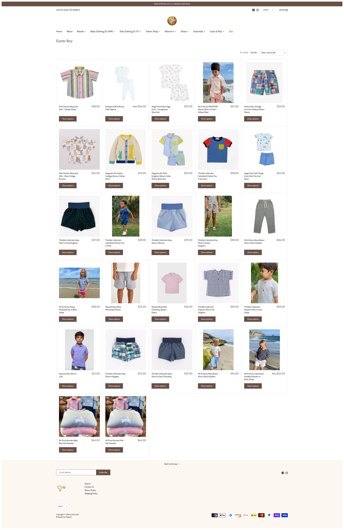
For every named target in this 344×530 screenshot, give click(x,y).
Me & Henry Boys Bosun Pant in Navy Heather (254, 241)
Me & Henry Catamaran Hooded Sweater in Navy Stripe (254, 377)
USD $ (265, 10)
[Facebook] (253, 9)
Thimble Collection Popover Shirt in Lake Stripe (253, 310)
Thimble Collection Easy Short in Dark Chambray (162, 375)
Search (88, 483)
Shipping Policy (91, 493)
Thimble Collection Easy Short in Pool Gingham (69, 241)
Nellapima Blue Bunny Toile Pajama (114, 108)
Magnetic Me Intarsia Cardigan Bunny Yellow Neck (115, 176)
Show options (68, 119)
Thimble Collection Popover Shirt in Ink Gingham (206, 310)
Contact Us (89, 487)
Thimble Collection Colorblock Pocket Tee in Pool (114, 243)
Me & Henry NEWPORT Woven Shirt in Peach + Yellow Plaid (208, 109)
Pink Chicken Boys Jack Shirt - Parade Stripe (68, 108)
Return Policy (90, 490)
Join (66, 10)
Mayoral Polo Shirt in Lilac (67, 375)
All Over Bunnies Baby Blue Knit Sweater (68, 441)
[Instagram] (257, 9)
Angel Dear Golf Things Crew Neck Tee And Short (253, 176)
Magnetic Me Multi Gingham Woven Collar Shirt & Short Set (161, 176)
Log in (59, 10)
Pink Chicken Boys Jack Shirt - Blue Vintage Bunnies (68, 176)
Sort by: (254, 52)
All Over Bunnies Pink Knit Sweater (114, 441)
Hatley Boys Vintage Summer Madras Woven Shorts (254, 109)
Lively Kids (74, 514)
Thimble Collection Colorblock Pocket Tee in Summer (207, 176)
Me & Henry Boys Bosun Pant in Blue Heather (208, 375)
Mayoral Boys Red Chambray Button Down (159, 310)
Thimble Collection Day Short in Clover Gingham (208, 243)
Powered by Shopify (64, 517)
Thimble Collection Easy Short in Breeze (162, 241)
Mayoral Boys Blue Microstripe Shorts (113, 308)
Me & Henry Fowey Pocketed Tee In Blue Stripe (68, 310)
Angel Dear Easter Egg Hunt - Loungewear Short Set (161, 109)
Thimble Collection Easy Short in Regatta (115, 375)
